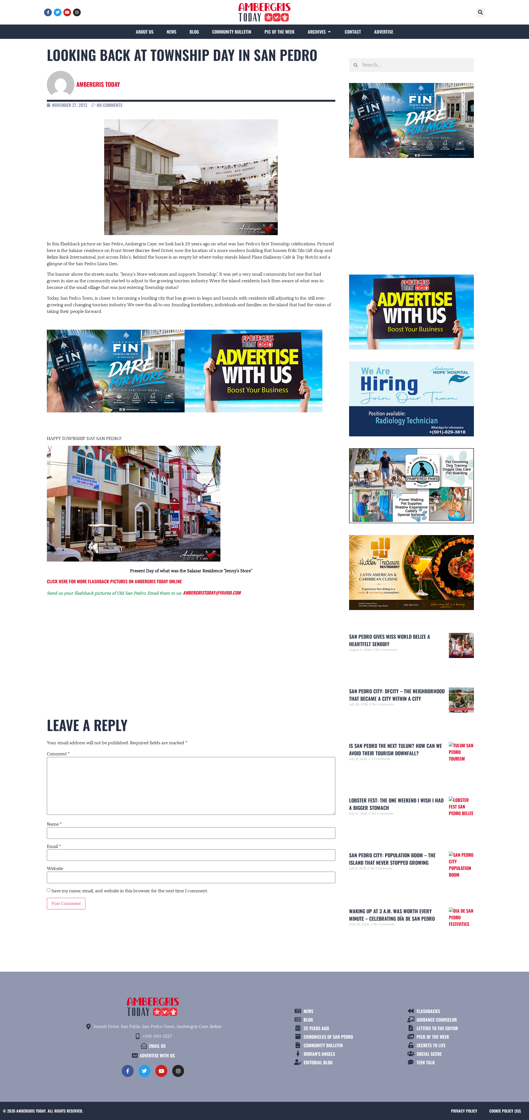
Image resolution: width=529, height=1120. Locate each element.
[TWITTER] (57, 12)
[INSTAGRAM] (77, 12)
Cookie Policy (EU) (505, 1111)
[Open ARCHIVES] (329, 31)
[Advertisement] (191, 646)
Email (54, 846)
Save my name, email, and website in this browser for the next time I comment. (130, 891)
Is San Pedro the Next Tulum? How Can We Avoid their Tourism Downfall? (395, 749)
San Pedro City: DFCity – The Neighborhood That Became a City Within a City (397, 694)
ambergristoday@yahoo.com (212, 592)
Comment (58, 754)
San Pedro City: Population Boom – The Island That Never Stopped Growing (392, 859)
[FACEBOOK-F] (48, 12)
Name (54, 824)
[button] (480, 12)
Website (55, 868)
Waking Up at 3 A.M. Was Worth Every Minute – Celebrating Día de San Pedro (392, 914)
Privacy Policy (464, 1111)
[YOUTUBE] (67, 12)
